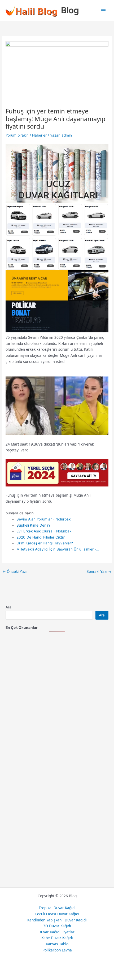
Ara (8, 607)
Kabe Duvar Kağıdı (57, 937)
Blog (70, 10)
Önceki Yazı (14, 572)
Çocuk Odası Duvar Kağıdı (57, 913)
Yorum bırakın (17, 135)
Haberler (39, 135)
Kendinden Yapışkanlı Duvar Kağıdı (57, 919)
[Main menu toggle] (103, 10)
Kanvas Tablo (57, 943)
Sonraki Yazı (99, 572)
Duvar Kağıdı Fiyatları (57, 931)
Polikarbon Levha (57, 949)
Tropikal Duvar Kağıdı (57, 907)
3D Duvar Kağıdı (57, 925)
